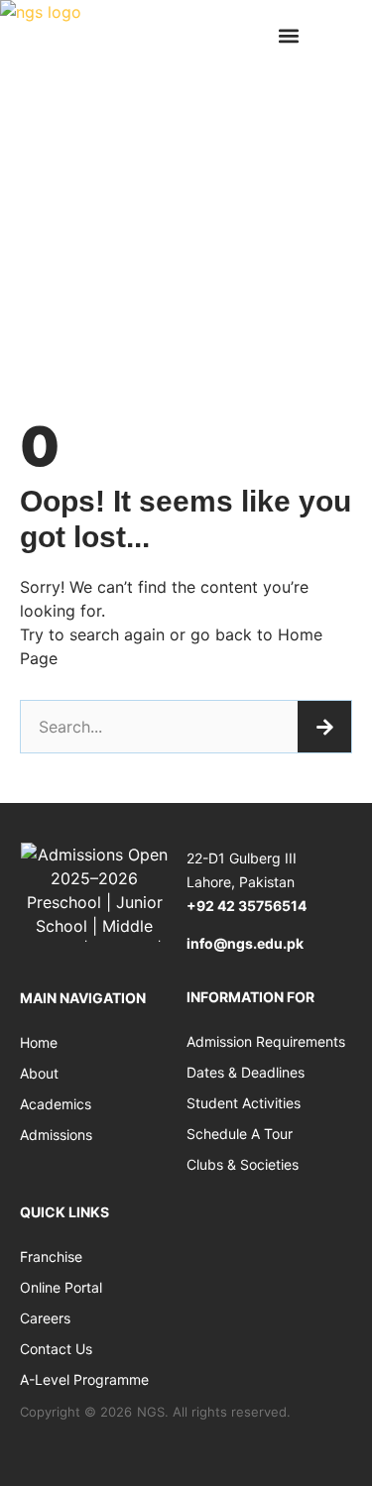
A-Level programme (84, 1379)
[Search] (324, 726)
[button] (288, 35)
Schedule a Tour (239, 1133)
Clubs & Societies (242, 1164)
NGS (151, 1412)
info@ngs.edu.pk (245, 943)
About (39, 1073)
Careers (45, 1318)
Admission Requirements (265, 1041)
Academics (55, 1103)
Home (39, 1042)
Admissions (56, 1134)
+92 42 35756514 (246, 905)
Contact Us (56, 1348)
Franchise (51, 1256)
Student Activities (243, 1102)
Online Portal (61, 1287)
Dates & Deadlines (245, 1072)
